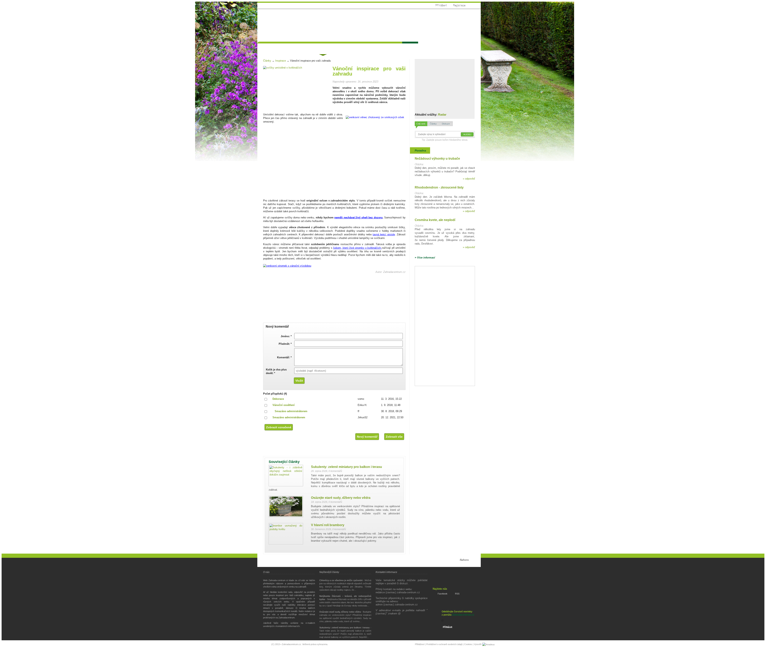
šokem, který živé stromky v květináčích (357, 247)
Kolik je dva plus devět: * (276, 371)
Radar (442, 114)
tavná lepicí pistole (384, 234)
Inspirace (280, 60)
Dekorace (278, 398)
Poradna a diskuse (298, 47)
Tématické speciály (347, 47)
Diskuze (446, 124)
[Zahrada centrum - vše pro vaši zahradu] (287, 15)
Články (322, 47)
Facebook (442, 593)
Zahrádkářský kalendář (383, 47)
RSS (457, 593)
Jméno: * (286, 336)
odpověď (469, 178)
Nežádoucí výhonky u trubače (437, 158)
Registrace (459, 5)
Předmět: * (285, 343)
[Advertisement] (403, 23)
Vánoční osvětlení (283, 405)
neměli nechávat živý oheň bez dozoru (358, 217)
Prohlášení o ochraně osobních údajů (444, 644)
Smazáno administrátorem (291, 411)
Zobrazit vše (394, 436)
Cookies (468, 644)
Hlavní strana (270, 47)
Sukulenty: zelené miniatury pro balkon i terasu (346, 467)
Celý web (420, 124)
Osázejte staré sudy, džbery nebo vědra (340, 497)
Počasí (410, 47)
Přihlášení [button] (441, 5)
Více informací (425, 257)
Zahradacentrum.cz (463, 614)
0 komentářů (335, 471)
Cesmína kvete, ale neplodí (435, 220)
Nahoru (464, 559)
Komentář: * (284, 357)
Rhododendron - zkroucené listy (439, 187)
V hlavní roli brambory (327, 525)
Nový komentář (367, 436)
